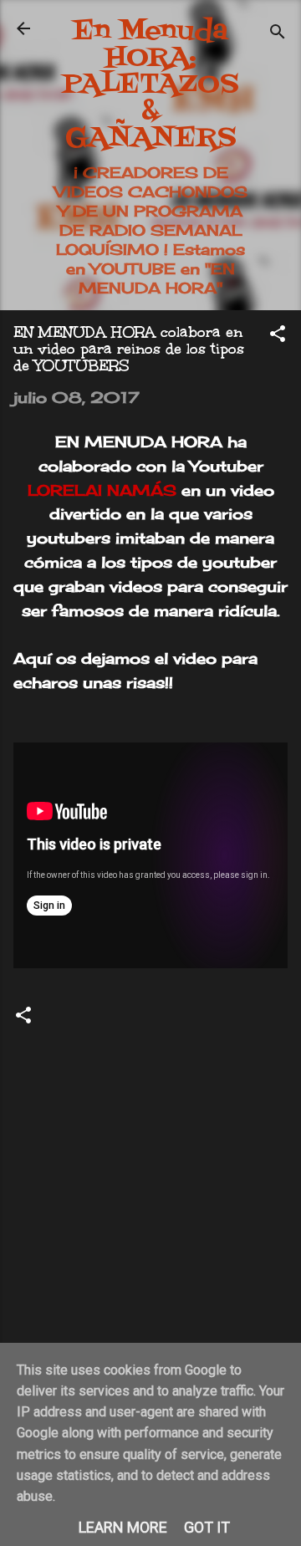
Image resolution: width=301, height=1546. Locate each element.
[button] (278, 336)
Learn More (123, 1527)
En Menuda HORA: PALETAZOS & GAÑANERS (150, 85)
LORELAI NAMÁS (102, 490)
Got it (207, 1527)
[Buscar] (278, 33)
